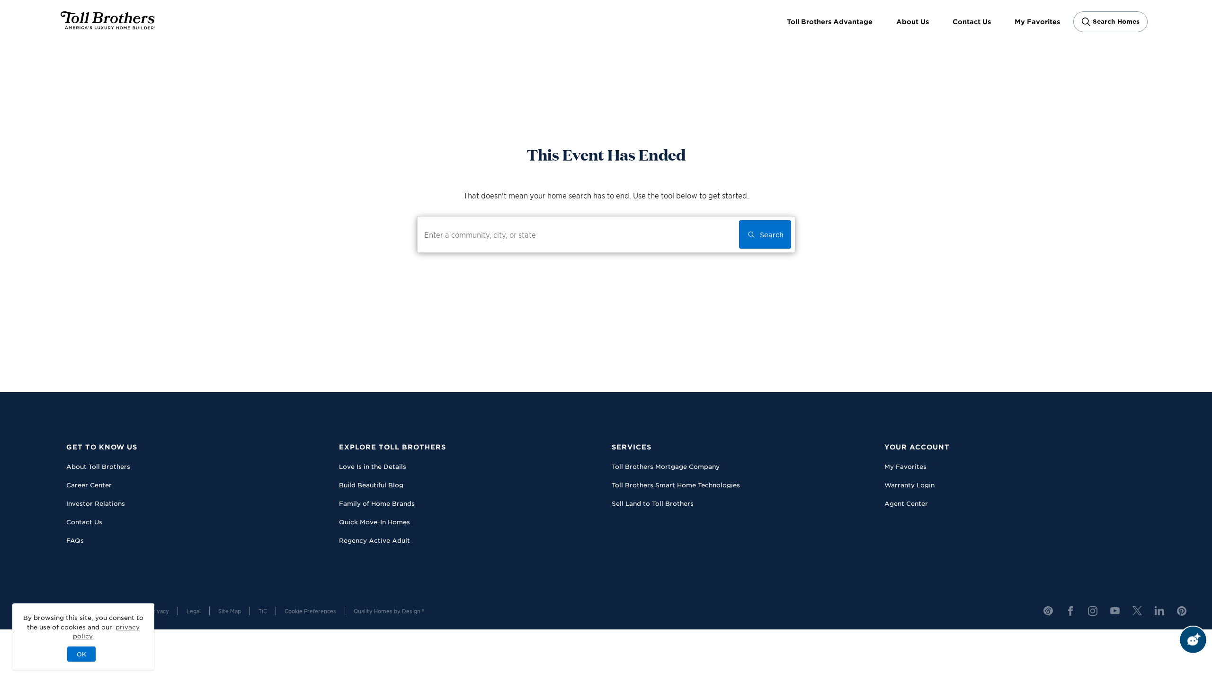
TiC (262, 610)
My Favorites (1037, 22)
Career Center (89, 485)
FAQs (75, 540)
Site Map (229, 610)
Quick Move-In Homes (374, 522)
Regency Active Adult (374, 540)
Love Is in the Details (372, 466)
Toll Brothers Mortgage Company (666, 466)
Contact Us (972, 22)
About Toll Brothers (98, 466)
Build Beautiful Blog (371, 485)
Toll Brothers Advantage (830, 22)
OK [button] (81, 654)
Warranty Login (909, 485)
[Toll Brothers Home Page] (108, 26)
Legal (194, 610)
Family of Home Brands (377, 503)
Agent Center (906, 503)
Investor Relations (95, 503)
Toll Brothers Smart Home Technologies (676, 485)
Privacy (159, 610)
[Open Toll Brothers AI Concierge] (1193, 640)
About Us (912, 22)
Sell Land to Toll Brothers (653, 503)
